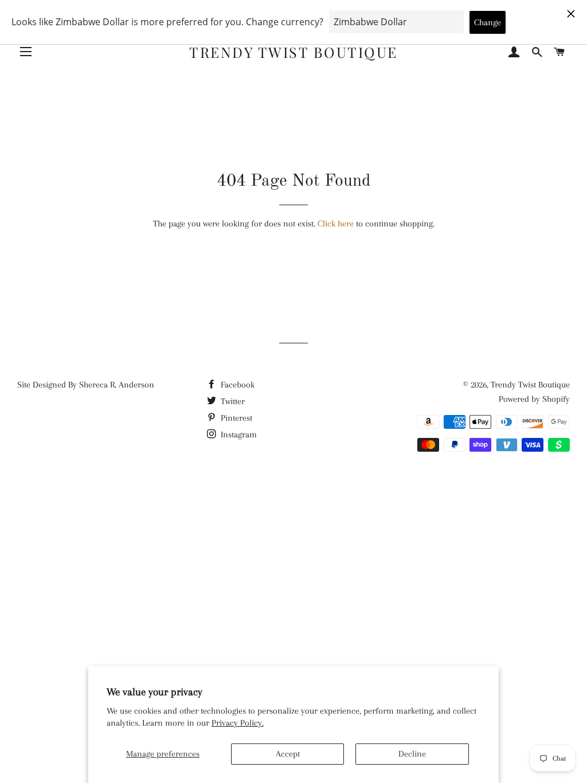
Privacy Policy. (238, 723)
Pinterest (235, 418)
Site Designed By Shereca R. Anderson (85, 384)
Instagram (237, 434)
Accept (288, 754)
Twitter (231, 401)
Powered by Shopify (534, 399)
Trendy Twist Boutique (293, 51)
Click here (336, 223)
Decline (412, 754)
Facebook (236, 384)
